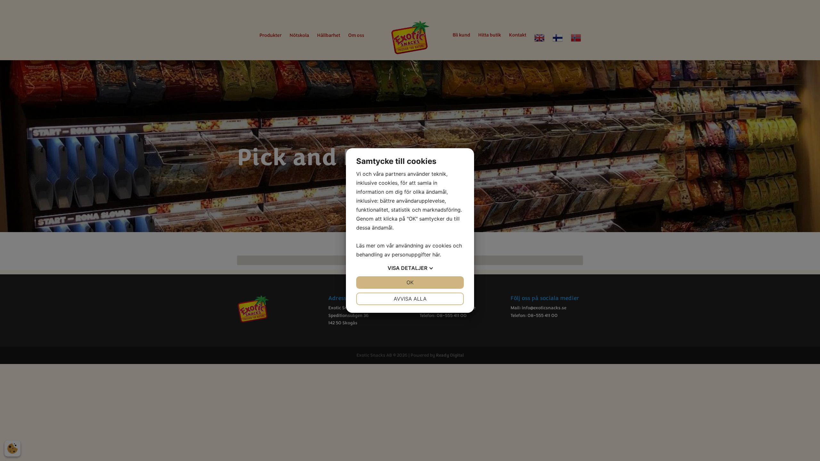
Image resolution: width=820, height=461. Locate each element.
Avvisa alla (410, 298)
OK (410, 282)
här (436, 254)
